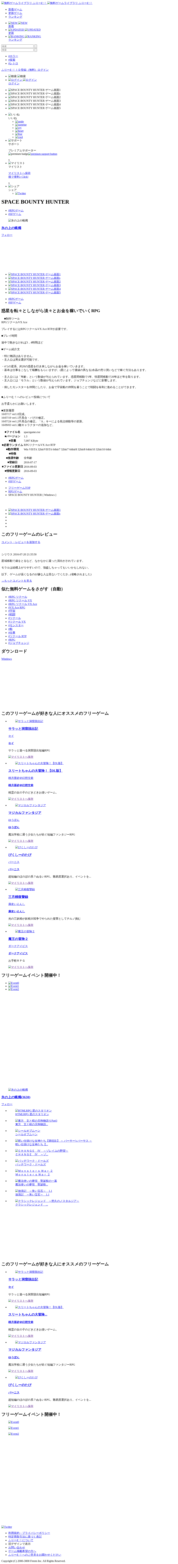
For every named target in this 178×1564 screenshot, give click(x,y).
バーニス (13, 862)
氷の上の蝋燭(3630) (15, 1097)
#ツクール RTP (17, 636)
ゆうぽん (13, 820)
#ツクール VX (17, 621)
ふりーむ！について (20, 1540)
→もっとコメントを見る (16, 580)
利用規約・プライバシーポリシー (29, 1532)
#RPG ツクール (17, 596)
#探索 (11, 59)
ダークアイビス (18, 946)
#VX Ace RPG (16, 607)
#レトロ (13, 63)
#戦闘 (11, 614)
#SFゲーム (14, 214)
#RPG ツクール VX (20, 600)
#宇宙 (11, 610)
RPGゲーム (15, 491)
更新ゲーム (15, 13)
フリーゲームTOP (19, 487)
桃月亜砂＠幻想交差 (20, 777)
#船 (10, 629)
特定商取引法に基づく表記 (25, 1536)
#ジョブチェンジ (18, 643)
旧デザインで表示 (19, 1543)
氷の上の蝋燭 (11, 228)
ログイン (43, 69)
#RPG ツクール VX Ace (22, 604)
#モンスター (16, 625)
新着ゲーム (15, 9)
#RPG (11, 639)
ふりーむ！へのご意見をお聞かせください (34, 1554)
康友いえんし (16, 904)
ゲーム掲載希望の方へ (22, 1551)
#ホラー (13, 56)
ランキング (15, 16)
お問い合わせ (16, 1547)
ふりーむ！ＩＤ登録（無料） (19, 69)
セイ (11, 735)
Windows (6, 658)
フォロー (7, 235)
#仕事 (11, 632)
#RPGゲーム (16, 210)
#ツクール (14, 618)
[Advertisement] (27, 685)
